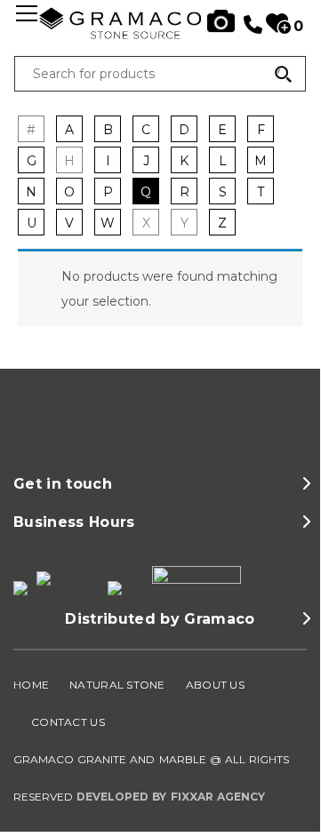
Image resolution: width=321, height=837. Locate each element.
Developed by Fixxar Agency (170, 796)
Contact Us (68, 722)
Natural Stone (117, 684)
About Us (215, 684)
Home (31, 684)
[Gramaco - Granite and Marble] (160, 37)
